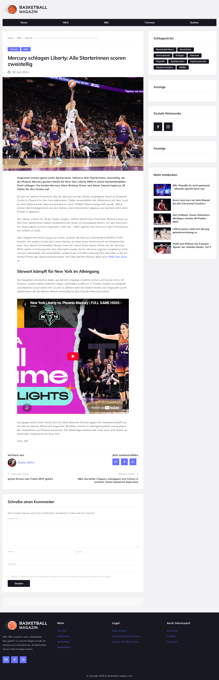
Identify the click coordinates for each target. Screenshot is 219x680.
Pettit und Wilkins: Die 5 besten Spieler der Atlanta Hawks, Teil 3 (192, 245)
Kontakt (61, 630)
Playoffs (160, 61)
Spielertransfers (164, 67)
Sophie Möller (26, 462)
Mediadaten (64, 647)
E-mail (79, 551)
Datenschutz (119, 630)
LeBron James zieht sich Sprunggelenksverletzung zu (191, 230)
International (163, 55)
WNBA (182, 67)
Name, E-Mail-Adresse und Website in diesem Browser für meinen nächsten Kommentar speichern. (61, 576)
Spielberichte (177, 61)
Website (12, 564)
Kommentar (13, 518)
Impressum (63, 636)
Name (11, 551)
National (194, 55)
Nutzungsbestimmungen (126, 636)
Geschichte (185, 49)
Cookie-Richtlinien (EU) (125, 641)
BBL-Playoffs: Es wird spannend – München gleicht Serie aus (191, 187)
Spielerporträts (198, 61)
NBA (19, 38)
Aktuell (28, 38)
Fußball (171, 636)
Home (11, 38)
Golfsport (172, 641)
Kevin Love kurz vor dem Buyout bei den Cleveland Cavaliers (191, 202)
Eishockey (172, 630)
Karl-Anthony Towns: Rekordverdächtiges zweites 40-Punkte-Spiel (191, 218)
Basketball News (165, 49)
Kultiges (180, 55)
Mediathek (63, 641)
